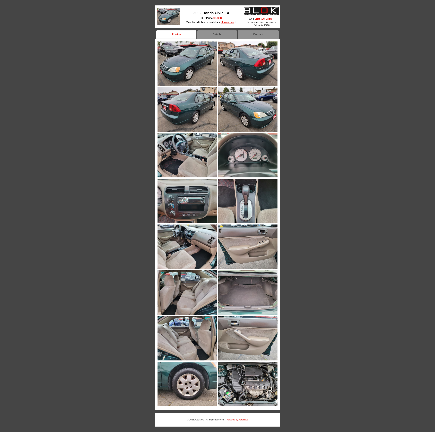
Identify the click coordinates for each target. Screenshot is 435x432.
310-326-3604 (263, 19)
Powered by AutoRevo (237, 419)
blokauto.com (227, 22)
